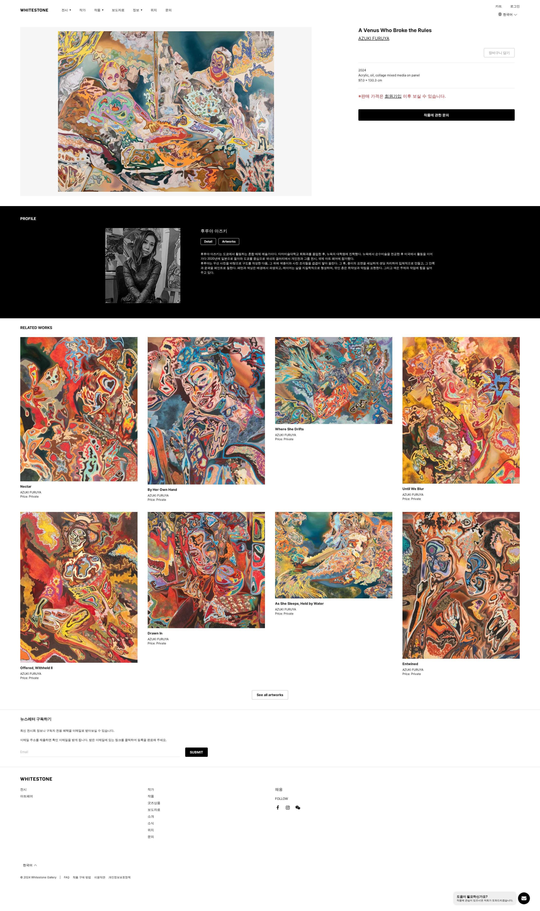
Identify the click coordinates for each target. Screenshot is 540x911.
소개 (151, 816)
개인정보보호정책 (120, 877)
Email (24, 752)
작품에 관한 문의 (436, 115)
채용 (279, 789)
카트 (498, 6)
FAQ (66, 877)
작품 (151, 796)
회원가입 (393, 96)
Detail (208, 241)
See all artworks (270, 695)
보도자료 (118, 10)
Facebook (277, 807)
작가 (82, 10)
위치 (154, 10)
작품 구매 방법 (82, 877)
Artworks (229, 241)
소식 (151, 823)
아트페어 (26, 796)
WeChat (297, 807)
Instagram (287, 807)
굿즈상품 (154, 803)
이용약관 (99, 877)
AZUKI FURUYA (373, 38)
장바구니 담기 (499, 53)
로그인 (515, 6)
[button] (508, 15)
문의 (168, 10)
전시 (23, 789)
